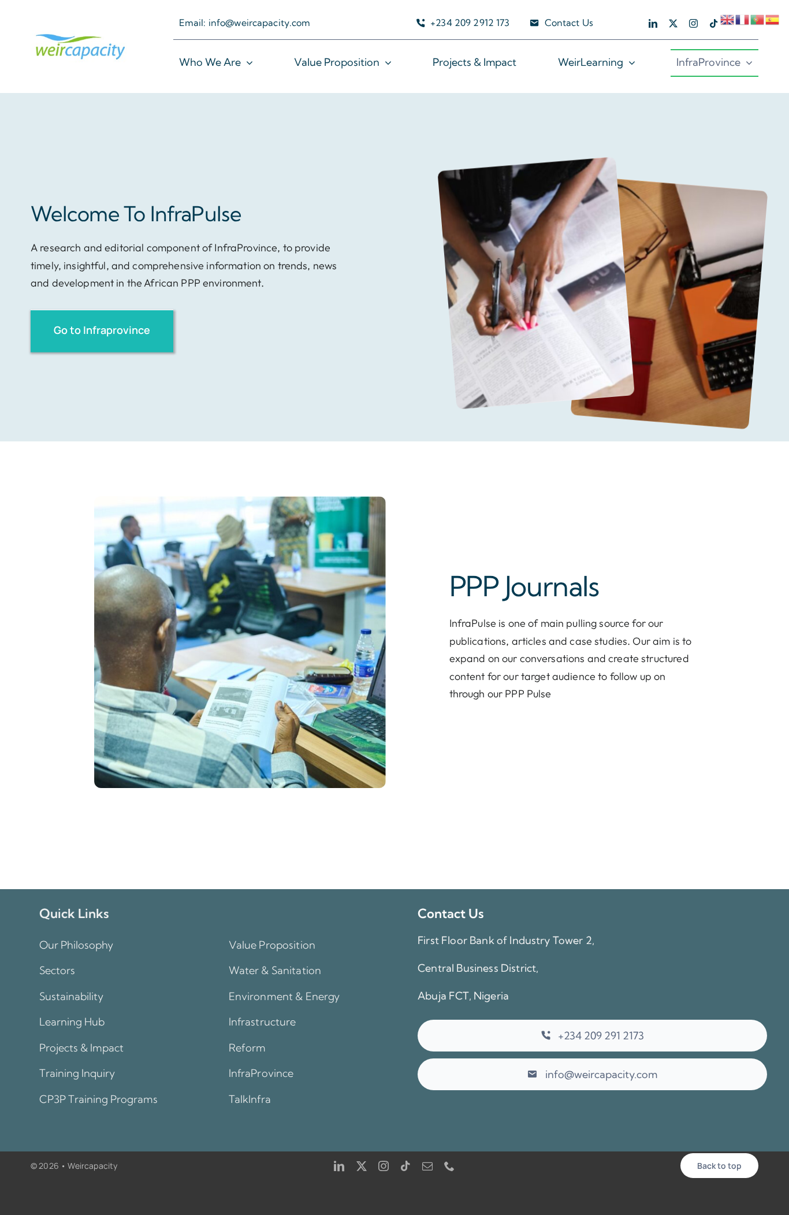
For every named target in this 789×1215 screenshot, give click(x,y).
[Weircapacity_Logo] (80, 35)
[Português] (757, 18)
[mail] (427, 1166)
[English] (727, 18)
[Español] (772, 18)
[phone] (449, 1166)
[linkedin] (653, 23)
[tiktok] (713, 23)
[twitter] (673, 23)
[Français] (742, 18)
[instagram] (693, 23)
